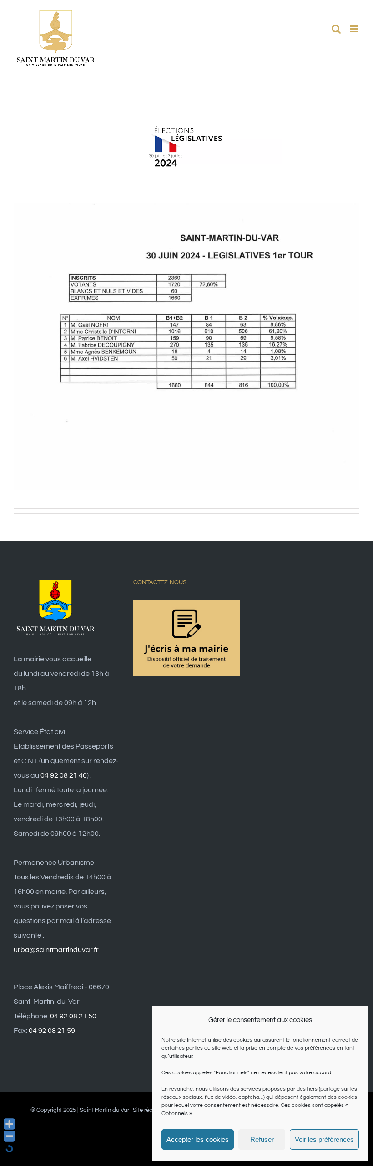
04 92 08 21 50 (73, 1016)
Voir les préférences (324, 1139)
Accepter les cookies (197, 1139)
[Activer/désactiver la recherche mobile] (336, 29)
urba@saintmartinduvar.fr (56, 949)
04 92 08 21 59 (52, 1030)
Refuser (262, 1139)
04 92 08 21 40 (63, 775)
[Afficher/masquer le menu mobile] (354, 29)
